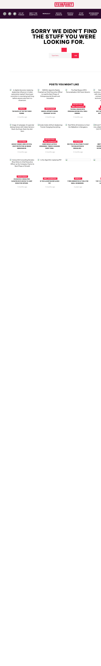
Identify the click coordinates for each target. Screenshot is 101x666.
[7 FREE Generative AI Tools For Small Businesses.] (78, 175)
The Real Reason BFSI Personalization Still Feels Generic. (77, 111)
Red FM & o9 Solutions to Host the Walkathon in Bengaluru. (78, 146)
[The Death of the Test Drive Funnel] (22, 105)
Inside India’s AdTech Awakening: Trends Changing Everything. (49, 146)
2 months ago (22, 117)
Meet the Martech (78, 106)
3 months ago (78, 117)
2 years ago (78, 187)
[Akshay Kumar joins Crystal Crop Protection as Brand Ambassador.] (22, 140)
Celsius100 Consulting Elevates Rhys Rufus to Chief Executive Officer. (22, 181)
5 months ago (22, 187)
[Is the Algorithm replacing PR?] (50, 175)
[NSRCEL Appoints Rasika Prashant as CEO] (50, 105)
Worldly (22, 108)
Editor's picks (77, 104)
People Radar (50, 108)
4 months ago (22, 152)
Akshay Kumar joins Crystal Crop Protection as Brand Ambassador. (22, 146)
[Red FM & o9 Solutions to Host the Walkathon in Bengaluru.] (78, 140)
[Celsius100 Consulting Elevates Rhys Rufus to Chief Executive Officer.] (22, 175)
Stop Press (22, 141)
